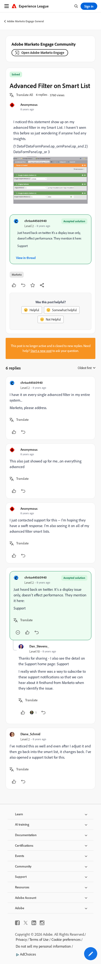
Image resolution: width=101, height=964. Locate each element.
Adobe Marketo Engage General (25, 21)
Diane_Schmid (30, 734)
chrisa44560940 (35, 221)
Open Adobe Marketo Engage (42, 52)
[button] (24, 95)
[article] (50, 408)
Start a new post (41, 351)
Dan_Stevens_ (39, 646)
